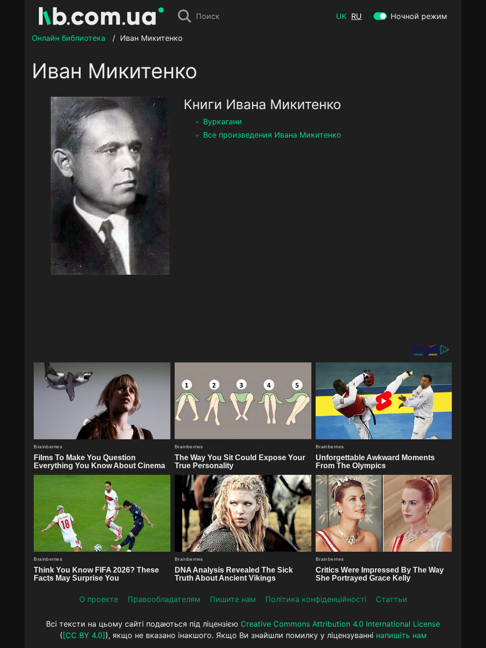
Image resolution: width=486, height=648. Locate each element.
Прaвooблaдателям (164, 599)
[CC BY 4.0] (84, 635)
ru (356, 16)
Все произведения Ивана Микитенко (272, 134)
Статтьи (391, 599)
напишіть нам (401, 635)
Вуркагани (222, 121)
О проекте (98, 599)
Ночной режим (419, 16)
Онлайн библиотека (68, 38)
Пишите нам (233, 599)
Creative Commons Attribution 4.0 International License (340, 624)
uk (341, 16)
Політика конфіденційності (315, 599)
